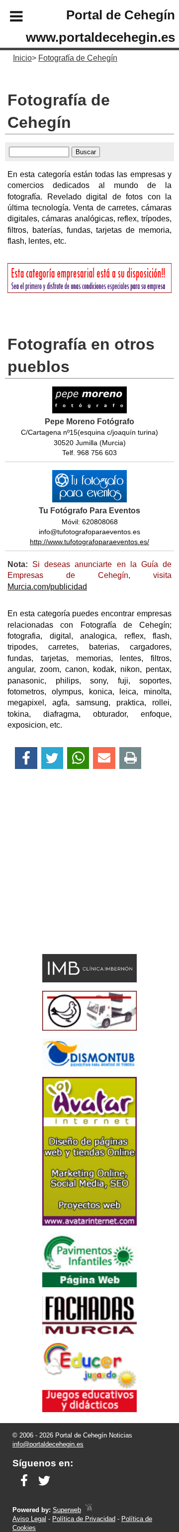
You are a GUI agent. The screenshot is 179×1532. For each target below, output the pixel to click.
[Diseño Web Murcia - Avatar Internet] (88, 1510)
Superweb (67, 1510)
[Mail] (104, 758)
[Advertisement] (75, 879)
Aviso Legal (29, 1519)
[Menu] (8, 18)
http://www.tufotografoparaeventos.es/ (89, 542)
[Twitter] (52, 758)
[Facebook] (26, 758)
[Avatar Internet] (89, 1223)
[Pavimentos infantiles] (89, 1284)
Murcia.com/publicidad (47, 586)
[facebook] (24, 1487)
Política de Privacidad (83, 1519)
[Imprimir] (130, 758)
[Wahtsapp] (78, 758)
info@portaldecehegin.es (48, 1444)
